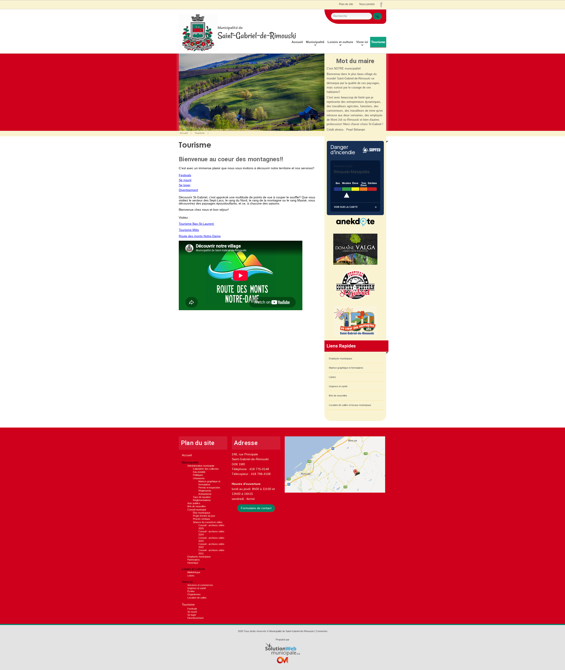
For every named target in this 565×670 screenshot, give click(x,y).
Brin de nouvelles (338, 395)
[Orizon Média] (282, 661)
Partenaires (193, 559)
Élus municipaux (201, 512)
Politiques (198, 475)
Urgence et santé (338, 386)
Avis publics (193, 503)
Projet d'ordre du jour (204, 515)
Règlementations (202, 500)
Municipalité (315, 42)
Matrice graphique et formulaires (346, 367)
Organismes (194, 594)
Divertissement (195, 618)
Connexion (321, 631)
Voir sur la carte (346, 207)
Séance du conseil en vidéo (207, 522)
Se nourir (185, 180)
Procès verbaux (201, 519)
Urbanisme (199, 478)
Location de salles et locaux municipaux (350, 405)
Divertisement (188, 190)
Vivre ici (362, 42)
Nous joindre (367, 4)
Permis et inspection (209, 487)
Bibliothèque (193, 572)
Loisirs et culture (340, 42)
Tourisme (378, 42)
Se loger (184, 185)
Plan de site (346, 4)
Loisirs (332, 377)
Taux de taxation (202, 497)
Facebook (382, 5)
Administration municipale (200, 465)
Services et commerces (200, 585)
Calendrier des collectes (206, 468)
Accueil (297, 42)
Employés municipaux (340, 358)
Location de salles (197, 597)
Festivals (185, 175)
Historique (192, 562)
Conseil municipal (196, 509)
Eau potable (199, 472)
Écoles (191, 591)
